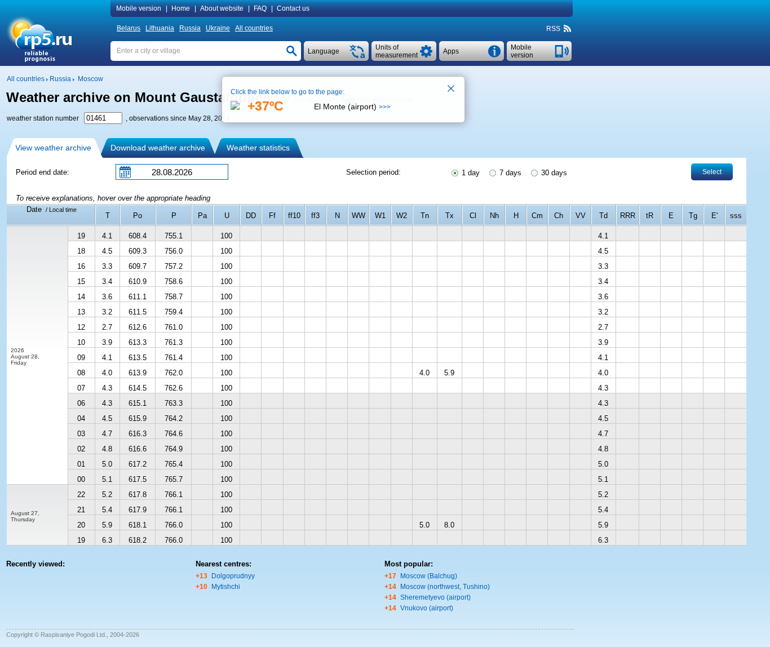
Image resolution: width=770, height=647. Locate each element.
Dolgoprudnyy (233, 576)
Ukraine (218, 28)
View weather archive (53, 147)
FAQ (260, 8)
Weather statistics (258, 147)
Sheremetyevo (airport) (435, 597)
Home (180, 8)
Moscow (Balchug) (428, 576)
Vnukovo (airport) (426, 608)
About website (222, 8)
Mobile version (138, 8)
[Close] (451, 89)
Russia (190, 28)
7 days (509, 173)
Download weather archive (157, 147)
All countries (254, 28)
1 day (469, 173)
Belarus (128, 28)
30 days (553, 173)
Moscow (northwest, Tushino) (445, 587)
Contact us (293, 8)
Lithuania (159, 28)
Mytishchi (225, 587)
